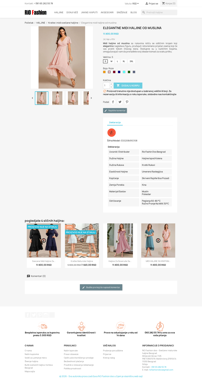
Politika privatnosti (72, 368)
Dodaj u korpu (128, 85)
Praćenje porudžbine (113, 350)
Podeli (113, 102)
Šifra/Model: (114, 140)
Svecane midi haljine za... (44, 261)
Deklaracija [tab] (115, 122)
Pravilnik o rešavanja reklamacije (79, 365)
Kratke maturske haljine (82, 261)
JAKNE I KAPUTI (89, 12)
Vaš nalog (109, 345)
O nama (28, 350)
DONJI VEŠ (72, 12)
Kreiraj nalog (109, 357)
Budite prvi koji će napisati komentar (103, 287)
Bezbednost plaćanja (74, 361)
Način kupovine (32, 354)
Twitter (34, 315)
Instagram (46, 315)
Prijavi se (107, 354)
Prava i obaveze (71, 354)
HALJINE (58, 12)
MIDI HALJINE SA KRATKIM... (158, 261)
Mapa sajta (30, 371)
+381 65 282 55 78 (43, 3)
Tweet (120, 102)
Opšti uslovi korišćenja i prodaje (79, 357)
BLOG (134, 12)
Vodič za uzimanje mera (36, 357)
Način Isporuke (71, 350)
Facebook (28, 315)
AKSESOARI (107, 12)
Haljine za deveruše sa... (120, 261)
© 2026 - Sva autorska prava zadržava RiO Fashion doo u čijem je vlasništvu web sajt (101, 376)
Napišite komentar (117, 110)
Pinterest (127, 102)
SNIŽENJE (122, 12)
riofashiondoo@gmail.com (161, 369)
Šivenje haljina (31, 361)
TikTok (52, 315)
